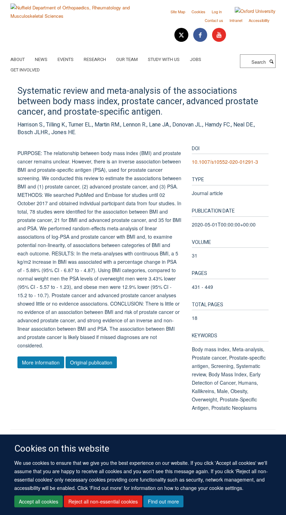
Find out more (163, 501)
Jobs (195, 59)
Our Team (127, 59)
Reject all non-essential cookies (103, 501)
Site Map (178, 11)
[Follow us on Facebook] (201, 35)
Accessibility (259, 20)
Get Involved (25, 70)
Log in (217, 11)
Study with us (164, 59)
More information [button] (41, 362)
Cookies (198, 11)
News (41, 59)
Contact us (214, 20)
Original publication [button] (91, 362)
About (17, 59)
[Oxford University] (250, 11)
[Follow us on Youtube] (219, 35)
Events (66, 59)
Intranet (235, 20)
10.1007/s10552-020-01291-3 (225, 161)
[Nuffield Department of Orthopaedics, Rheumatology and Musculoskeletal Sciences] (74, 9)
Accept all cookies (38, 501)
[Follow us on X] (182, 35)
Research (95, 59)
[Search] (271, 61)
